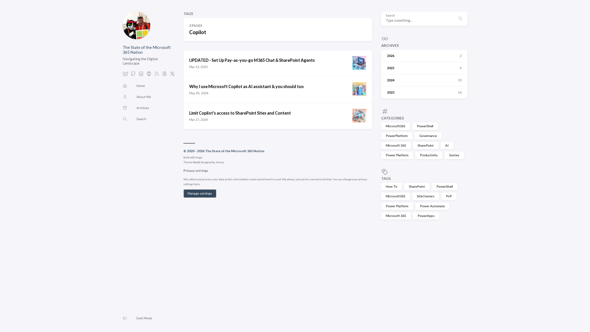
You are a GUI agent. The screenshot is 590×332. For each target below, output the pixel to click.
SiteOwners (425, 196)
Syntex (454, 155)
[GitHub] (133, 75)
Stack (196, 162)
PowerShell (425, 126)
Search (390, 15)
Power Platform (397, 155)
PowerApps (426, 216)
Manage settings (200, 193)
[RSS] (156, 75)
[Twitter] (172, 75)
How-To (391, 186)
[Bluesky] (125, 75)
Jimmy (220, 162)
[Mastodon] (149, 75)
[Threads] (164, 75)
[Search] (460, 19)
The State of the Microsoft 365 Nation (147, 50)
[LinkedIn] (141, 75)
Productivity (429, 155)
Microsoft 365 (396, 145)
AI (447, 145)
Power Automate (432, 206)
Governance (428, 136)
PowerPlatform (397, 136)
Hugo (198, 157)
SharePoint (426, 145)
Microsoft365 (395, 126)
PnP (449, 196)
